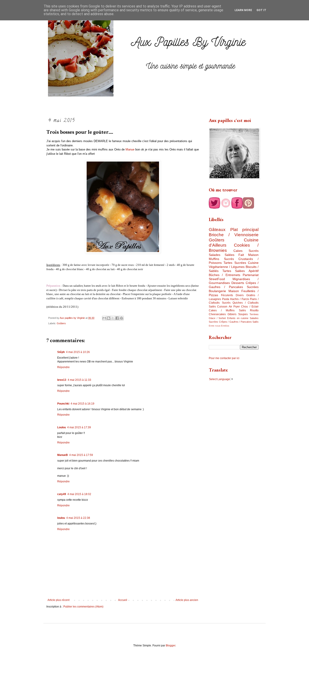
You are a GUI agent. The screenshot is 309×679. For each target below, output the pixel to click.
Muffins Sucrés (221, 259)
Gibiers (232, 314)
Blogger (170, 645)
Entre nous (214, 325)
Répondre (63, 367)
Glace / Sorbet (217, 318)
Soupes (243, 314)
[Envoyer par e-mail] (104, 318)
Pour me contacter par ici (224, 358)
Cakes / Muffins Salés (227, 310)
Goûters (61, 323)
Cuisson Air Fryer (228, 306)
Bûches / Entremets (224, 275)
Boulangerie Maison (224, 291)
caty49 (61, 494)
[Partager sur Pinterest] (121, 318)
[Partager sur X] (113, 318)
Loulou (61, 427)
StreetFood (217, 279)
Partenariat (251, 275)
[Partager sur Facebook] (117, 318)
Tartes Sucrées (234, 262)
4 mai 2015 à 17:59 (81, 455)
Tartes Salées (233, 271)
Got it (261, 10)
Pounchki (63, 403)
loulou (61, 517)
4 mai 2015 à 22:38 (78, 517)
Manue (130, 149)
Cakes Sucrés (246, 251)
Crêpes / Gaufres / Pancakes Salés (239, 321)
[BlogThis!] (108, 318)
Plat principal (244, 229)
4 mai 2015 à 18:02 (79, 494)
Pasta (225, 299)
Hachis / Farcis (239, 299)
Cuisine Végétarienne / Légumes (234, 265)
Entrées (225, 325)
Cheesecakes (217, 314)
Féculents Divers (232, 295)
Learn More (243, 10)
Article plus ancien (187, 600)
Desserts (237, 283)
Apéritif (254, 271)
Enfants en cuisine (237, 318)
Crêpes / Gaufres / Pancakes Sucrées (234, 285)
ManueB (62, 455)
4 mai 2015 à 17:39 (79, 427)
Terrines (254, 314)
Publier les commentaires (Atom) (83, 606)
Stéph (61, 352)
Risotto (254, 310)
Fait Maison (248, 255)
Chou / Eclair (250, 306)
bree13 (61, 379)
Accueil (122, 600)
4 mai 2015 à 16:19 (82, 403)
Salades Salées (221, 255)
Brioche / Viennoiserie (234, 234)
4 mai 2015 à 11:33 (79, 379)
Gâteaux (217, 229)
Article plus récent (58, 600)
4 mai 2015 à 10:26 (78, 352)
